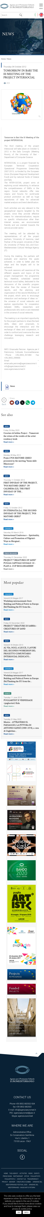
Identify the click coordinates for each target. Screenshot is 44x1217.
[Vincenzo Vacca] (8, 48)
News (9, 59)
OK (18, 1212)
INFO (26, 1212)
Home (3, 59)
